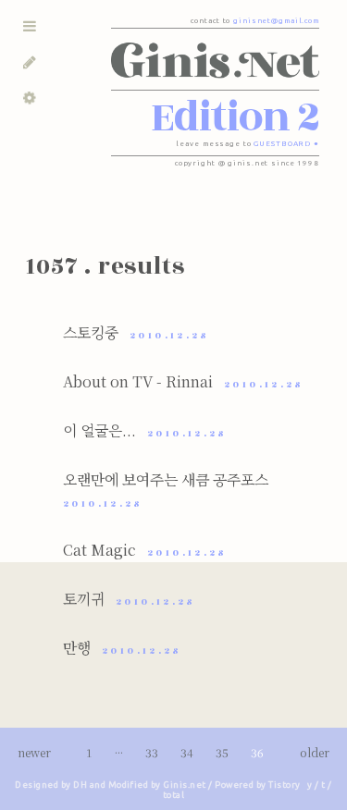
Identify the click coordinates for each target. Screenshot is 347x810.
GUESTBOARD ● (286, 144)
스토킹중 (136, 332)
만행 (122, 647)
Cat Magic (145, 549)
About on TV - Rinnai (183, 381)
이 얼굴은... (145, 430)
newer (36, 752)
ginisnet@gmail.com (276, 21)
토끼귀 (129, 598)
